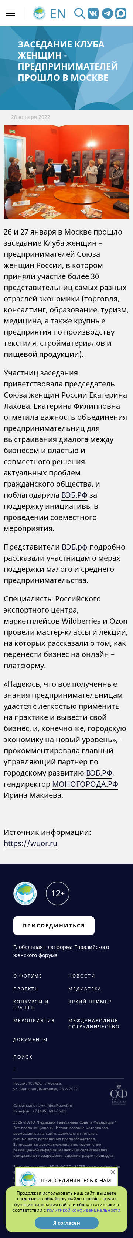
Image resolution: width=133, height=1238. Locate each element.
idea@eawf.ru (60, 1105)
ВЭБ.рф (75, 547)
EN (58, 13)
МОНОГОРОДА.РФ (85, 784)
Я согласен (66, 1222)
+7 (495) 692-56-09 (48, 1110)
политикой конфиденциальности (83, 1210)
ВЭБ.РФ (74, 495)
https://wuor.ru (30, 843)
